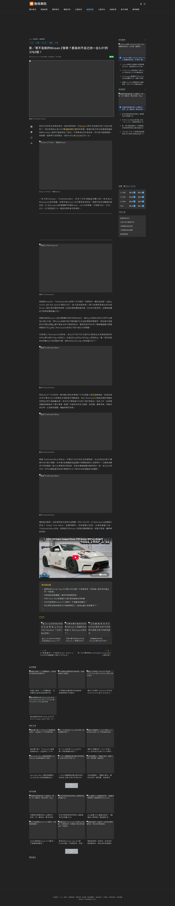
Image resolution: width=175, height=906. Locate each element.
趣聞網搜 (90, 9)
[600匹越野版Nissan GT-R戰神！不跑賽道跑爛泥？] (43, 830)
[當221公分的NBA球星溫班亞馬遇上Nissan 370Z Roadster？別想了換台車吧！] (52, 629)
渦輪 (50, 43)
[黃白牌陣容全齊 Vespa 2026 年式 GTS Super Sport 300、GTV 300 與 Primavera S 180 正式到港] (43, 705)
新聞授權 (71, 897)
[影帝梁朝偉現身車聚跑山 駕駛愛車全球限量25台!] (71, 804)
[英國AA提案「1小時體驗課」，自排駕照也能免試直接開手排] (43, 679)
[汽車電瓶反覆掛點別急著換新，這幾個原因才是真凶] (71, 679)
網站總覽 (119, 897)
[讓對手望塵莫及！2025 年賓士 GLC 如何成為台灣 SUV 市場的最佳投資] (100, 738)
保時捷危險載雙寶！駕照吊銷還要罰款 (60, 595)
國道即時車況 (125, 218)
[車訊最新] (145, 39)
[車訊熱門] (145, 89)
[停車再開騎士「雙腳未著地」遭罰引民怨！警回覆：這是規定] (100, 764)
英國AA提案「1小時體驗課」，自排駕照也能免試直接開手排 (42, 691)
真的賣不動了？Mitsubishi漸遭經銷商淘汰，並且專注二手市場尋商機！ (42, 750)
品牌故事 (113, 9)
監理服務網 (124, 234)
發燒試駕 (44, 9)
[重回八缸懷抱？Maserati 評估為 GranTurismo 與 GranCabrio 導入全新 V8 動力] (100, 679)
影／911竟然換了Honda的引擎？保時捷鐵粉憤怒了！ (70, 750)
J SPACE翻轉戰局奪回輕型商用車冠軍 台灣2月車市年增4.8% (71, 776)
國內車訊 (32, 9)
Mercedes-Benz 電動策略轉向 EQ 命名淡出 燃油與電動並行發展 (42, 776)
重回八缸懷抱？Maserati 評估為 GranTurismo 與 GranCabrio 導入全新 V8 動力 (100, 691)
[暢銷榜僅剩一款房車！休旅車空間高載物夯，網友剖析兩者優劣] (100, 830)
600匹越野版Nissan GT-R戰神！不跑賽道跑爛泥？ (65, 602)
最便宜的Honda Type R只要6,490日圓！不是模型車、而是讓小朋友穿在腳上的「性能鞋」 (76, 590)
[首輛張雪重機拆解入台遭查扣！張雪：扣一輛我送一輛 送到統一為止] (43, 804)
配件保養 (124, 9)
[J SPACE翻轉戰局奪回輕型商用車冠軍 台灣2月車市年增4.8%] (71, 764)
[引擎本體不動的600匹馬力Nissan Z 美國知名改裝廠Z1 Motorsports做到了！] (76, 629)
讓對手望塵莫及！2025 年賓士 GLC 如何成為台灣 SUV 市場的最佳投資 (100, 750)
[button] (144, 3)
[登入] (141, 4)
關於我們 (112, 897)
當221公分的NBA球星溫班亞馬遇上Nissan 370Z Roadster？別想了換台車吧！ (51, 639)
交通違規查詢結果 (126, 226)
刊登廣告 (55, 897)
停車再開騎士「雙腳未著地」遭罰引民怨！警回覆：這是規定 (100, 776)
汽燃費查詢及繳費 (126, 230)
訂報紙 (105, 897)
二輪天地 (101, 9)
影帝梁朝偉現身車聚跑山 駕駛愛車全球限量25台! (71, 816)
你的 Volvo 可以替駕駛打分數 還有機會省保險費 (64, 598)
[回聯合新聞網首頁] (32, 4)
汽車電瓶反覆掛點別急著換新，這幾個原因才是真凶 (71, 691)
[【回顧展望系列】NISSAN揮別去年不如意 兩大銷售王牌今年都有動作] (99, 629)
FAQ (61, 897)
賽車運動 (136, 9)
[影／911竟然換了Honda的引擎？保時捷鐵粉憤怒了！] (71, 738)
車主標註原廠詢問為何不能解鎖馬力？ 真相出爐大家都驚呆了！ (71, 605)
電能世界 (67, 9)
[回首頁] (40, 4)
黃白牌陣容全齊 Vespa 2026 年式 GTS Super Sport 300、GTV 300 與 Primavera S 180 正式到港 (42, 717)
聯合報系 (98, 897)
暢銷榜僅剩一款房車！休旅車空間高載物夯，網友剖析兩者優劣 (100, 842)
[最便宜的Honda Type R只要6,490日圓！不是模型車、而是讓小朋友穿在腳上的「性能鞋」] (71, 830)
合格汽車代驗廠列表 (127, 222)
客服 (65, 897)
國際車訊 (55, 9)
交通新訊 (78, 9)
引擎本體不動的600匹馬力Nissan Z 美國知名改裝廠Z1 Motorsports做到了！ (75, 639)
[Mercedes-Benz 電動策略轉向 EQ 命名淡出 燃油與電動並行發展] (43, 764)
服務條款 (78, 897)
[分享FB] (31, 126)
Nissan (44, 43)
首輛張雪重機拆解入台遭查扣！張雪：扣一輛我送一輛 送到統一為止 (42, 816)
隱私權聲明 (91, 897)
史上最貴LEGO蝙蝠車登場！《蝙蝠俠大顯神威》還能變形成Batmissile (100, 816)
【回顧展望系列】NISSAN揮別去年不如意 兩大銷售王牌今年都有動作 (98, 639)
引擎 (37, 43)
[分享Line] (31, 132)
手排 (56, 43)
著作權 (84, 897)
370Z (32, 43)
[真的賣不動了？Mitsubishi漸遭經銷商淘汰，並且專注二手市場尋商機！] (43, 738)
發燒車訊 (35, 39)
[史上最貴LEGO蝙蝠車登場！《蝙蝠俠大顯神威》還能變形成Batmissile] (100, 804)
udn (30, 39)
